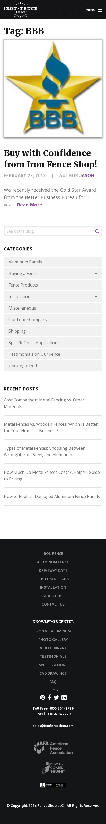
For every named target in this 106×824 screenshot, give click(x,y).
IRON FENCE (53, 554)
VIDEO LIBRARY (53, 648)
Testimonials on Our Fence (34, 354)
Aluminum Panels (25, 262)
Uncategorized (22, 365)
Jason (87, 175)
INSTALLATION (53, 587)
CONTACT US (53, 604)
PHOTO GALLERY (53, 640)
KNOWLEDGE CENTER (53, 621)
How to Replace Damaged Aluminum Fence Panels (52, 496)
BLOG (53, 690)
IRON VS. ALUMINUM (53, 631)
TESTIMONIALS (53, 656)
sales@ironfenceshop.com (53, 725)
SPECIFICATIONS (53, 665)
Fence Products (23, 285)
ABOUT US (53, 596)
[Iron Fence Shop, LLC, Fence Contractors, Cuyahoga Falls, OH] (53, 787)
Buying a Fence (23, 273)
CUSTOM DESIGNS (53, 579)
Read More (29, 205)
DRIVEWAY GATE (53, 570)
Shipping (17, 331)
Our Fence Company (27, 319)
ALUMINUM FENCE (53, 562)
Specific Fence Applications (33, 342)
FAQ (53, 682)
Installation (19, 296)
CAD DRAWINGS (53, 673)
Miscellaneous (22, 308)
